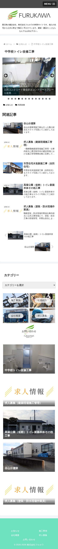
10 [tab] (39, 99)
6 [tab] (25, 99)
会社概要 (15, 535)
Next (52, 75)
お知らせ (9, 105)
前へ (6, 75)
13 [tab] (49, 99)
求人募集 (43, 535)
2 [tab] (12, 99)
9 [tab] (36, 99)
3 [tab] (15, 99)
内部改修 (21, 105)
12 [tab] (46, 99)
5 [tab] (22, 99)
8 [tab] (32, 99)
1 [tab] (8, 99)
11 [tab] (43, 99)
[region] (29, 77)
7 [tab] (29, 99)
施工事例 (43, 531)
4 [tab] (19, 99)
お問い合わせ (29, 539)
